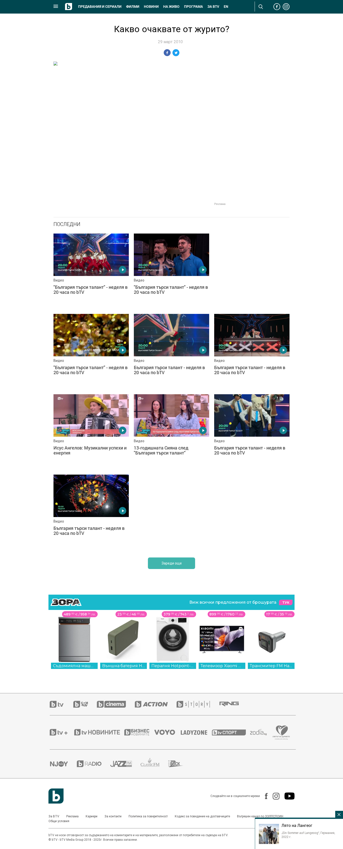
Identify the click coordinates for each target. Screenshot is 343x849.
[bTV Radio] (93, 763)
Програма (193, 7)
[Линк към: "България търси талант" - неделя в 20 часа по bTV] (91, 271)
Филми (132, 7)
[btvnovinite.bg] (98, 732)
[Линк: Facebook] (264, 796)
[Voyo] (167, 732)
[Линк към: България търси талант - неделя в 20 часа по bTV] (171, 351)
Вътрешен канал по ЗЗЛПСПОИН (260, 816)
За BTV (53, 816)
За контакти (113, 816)
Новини (151, 7)
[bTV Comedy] (85, 704)
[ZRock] (180, 763)
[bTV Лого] (56, 796)
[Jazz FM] (125, 764)
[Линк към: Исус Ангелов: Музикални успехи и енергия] (91, 432)
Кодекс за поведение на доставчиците (202, 816)
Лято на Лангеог (296, 825)
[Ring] (233, 704)
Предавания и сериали (100, 7)
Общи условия (58, 821)
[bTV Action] (156, 704)
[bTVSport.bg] (231, 732)
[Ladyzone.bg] (196, 732)
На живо (171, 7)
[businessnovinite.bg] (139, 732)
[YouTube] (287, 796)
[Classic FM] (154, 764)
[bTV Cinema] (116, 704)
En (226, 7)
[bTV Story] (198, 704)
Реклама (72, 816)
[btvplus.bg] (61, 732)
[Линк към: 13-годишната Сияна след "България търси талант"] (171, 432)
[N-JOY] (63, 764)
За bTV (213, 7)
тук (285, 602)
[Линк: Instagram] (273, 796)
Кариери (91, 816)
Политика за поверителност (148, 816)
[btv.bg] (61, 704)
